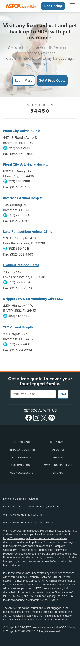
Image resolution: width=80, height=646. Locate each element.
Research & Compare (21, 449)
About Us (58, 449)
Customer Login (21, 465)
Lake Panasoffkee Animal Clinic (27, 232)
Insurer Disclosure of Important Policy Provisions (31, 506)
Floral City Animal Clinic (21, 131)
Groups (58, 457)
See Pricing (53, 6)
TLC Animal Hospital (19, 327)
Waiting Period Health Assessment (23, 514)
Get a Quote (58, 442)
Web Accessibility (21, 472)
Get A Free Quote (52, 80)
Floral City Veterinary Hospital (26, 164)
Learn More (23, 80)
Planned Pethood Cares (21, 265)
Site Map (58, 472)
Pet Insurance (21, 442)
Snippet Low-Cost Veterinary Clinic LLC (33, 299)
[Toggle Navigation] (72, 6)
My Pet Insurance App (58, 465)
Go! (63, 394)
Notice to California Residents (20, 498)
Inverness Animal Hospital (23, 198)
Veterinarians (21, 457)
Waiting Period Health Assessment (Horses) (28, 522)
